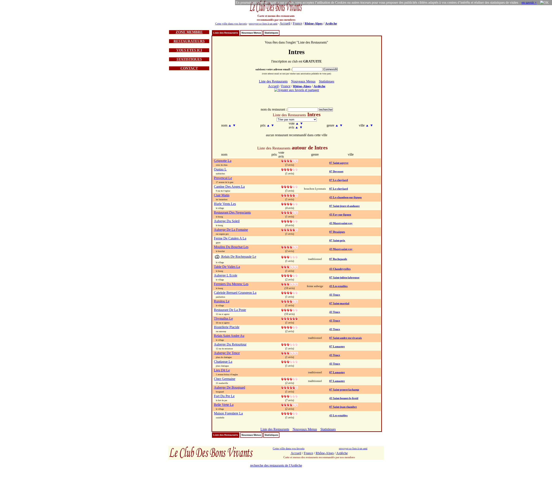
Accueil (285, 23)
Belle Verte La (224, 404)
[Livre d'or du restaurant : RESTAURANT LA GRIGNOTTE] (289, 161)
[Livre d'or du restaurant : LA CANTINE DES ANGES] (289, 186)
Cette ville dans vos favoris (231, 23)
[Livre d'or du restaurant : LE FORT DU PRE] (289, 396)
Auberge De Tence (227, 353)
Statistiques (271, 32)
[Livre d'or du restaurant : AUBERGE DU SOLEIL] (289, 221)
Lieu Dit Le (222, 370)
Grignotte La (222, 161)
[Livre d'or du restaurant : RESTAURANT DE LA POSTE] (289, 310)
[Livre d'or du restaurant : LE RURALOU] (289, 301)
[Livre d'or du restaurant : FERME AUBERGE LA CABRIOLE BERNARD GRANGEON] (289, 292)
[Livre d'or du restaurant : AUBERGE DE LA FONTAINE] (289, 229)
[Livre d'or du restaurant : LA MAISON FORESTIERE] (289, 413)
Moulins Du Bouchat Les (231, 247)
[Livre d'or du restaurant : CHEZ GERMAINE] (289, 379)
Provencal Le (223, 178)
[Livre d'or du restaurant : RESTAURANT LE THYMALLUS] (289, 318)
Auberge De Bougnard (229, 387)
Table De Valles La (227, 267)
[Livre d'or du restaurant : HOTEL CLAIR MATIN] (289, 195)
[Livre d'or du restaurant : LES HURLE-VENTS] (289, 204)
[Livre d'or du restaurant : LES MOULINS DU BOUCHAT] (289, 247)
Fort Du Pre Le (224, 396)
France (297, 23)
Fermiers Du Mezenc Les (231, 284)
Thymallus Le (223, 318)
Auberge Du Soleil (227, 221)
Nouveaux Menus (251, 32)
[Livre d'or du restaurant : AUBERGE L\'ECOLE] (289, 275)
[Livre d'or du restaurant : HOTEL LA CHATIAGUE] (289, 361)
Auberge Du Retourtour (230, 344)
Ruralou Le (221, 301)
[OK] (544, 3)
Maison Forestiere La (228, 413)
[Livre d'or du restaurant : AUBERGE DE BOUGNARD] (289, 387)
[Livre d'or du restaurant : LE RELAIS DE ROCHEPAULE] (289, 257)
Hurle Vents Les (225, 204)
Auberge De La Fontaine (231, 229)
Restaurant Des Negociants (232, 212)
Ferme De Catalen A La (230, 238)
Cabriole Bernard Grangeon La (235, 292)
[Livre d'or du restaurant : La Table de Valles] (289, 267)
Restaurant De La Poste (230, 310)
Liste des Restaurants (225, 32)
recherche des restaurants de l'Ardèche (276, 465)
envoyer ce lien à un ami (263, 23)
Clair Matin (221, 195)
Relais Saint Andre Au (229, 336)
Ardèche (331, 23)
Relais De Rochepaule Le (238, 256)
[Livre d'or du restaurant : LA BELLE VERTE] (289, 404)
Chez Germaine (224, 379)
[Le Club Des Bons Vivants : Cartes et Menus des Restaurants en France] (276, 12)
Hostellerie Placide (226, 327)
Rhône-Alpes (314, 23)
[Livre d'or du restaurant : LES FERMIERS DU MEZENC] (289, 284)
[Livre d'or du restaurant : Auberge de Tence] (289, 353)
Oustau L (220, 169)
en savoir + (529, 2)
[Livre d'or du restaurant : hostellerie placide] (289, 327)
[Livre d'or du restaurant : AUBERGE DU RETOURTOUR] (289, 344)
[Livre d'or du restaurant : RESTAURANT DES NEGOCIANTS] (289, 212)
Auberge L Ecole (225, 275)
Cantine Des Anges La (229, 186)
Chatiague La (223, 361)
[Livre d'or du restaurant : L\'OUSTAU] (289, 169)
